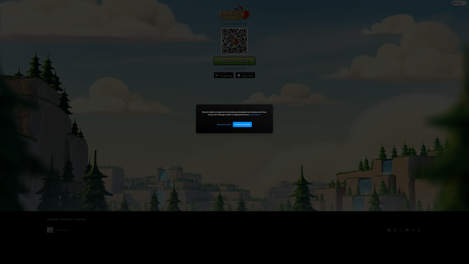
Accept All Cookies (242, 124)
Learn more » (255, 115)
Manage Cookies (224, 124)
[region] (234, 119)
